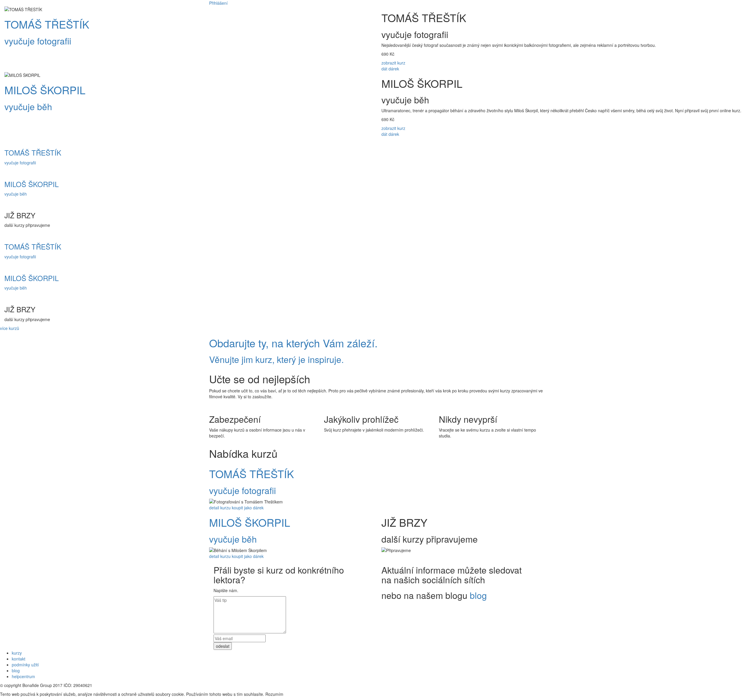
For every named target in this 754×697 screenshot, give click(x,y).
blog (478, 595)
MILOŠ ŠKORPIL (44, 89)
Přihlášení (218, 3)
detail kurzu (220, 508)
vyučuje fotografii (37, 40)
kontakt (18, 659)
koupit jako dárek (248, 508)
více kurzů (9, 328)
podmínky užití (25, 665)
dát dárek (390, 69)
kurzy (17, 653)
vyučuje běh (28, 106)
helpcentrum (23, 676)
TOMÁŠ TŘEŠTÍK (46, 24)
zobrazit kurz (393, 63)
